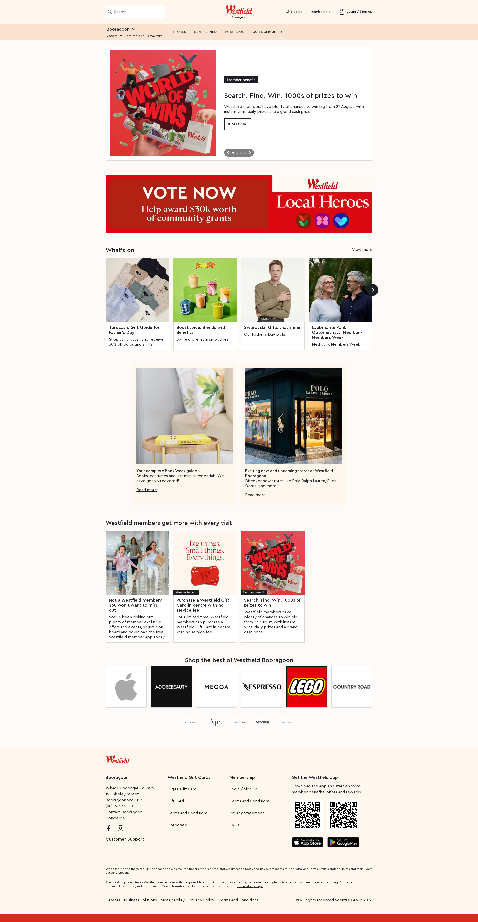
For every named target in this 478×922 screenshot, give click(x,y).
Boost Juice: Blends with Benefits (202, 330)
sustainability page (250, 886)
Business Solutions (140, 900)
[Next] (372, 290)
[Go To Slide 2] (237, 153)
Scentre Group (348, 900)
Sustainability (173, 900)
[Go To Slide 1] (233, 153)
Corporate (177, 825)
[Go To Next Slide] (250, 153)
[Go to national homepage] (118, 758)
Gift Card (176, 801)
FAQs (234, 825)
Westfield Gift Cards (189, 777)
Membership (320, 12)
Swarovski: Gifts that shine (272, 327)
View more (362, 250)
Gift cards (293, 12)
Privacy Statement (247, 813)
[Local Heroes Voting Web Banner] (239, 204)
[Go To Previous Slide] (228, 153)
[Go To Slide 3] (241, 153)
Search (120, 12)
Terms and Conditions (188, 813)
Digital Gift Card (182, 789)
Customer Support (125, 839)
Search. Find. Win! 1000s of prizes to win (272, 602)
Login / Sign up (243, 789)
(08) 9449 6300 (119, 806)
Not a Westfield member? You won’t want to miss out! (135, 605)
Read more (238, 124)
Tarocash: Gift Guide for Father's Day (134, 330)
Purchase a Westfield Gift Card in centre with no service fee (203, 605)
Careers (113, 900)
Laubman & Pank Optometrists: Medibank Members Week (337, 332)
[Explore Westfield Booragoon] (239, 12)
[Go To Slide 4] (245, 153)
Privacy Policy (201, 900)
